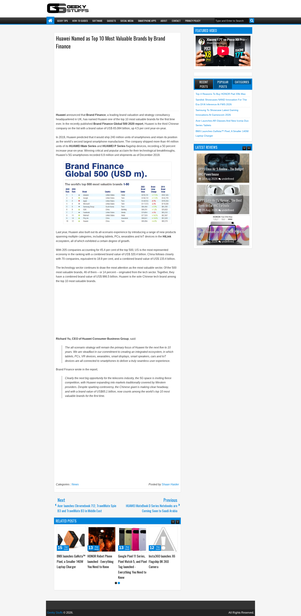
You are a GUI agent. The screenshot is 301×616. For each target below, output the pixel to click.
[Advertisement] (114, 79)
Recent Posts (203, 84)
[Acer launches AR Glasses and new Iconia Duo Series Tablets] (101, 539)
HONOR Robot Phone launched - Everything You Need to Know (162, 561)
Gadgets (111, 20)
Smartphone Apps (147, 20)
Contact (176, 20)
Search (251, 20)
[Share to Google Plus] (82, 530)
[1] (116, 577)
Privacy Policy (192, 20)
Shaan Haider (170, 484)
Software (97, 20)
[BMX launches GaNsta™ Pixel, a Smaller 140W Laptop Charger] (132, 539)
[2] (119, 577)
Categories (242, 82)
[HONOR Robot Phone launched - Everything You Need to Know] (163, 539)
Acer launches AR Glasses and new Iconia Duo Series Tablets (101, 561)
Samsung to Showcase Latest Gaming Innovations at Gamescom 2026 (70, 564)
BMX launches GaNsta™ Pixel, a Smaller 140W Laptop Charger (132, 561)
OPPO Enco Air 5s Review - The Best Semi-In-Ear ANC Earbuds (220, 171)
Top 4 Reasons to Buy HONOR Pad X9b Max (221, 94)
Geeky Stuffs (55, 607)
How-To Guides (80, 20)
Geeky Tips (62, 20)
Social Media (126, 20)
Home (50, 20)
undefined (228, 178)
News (75, 484)
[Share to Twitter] (78, 530)
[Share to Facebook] (74, 530)
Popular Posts (222, 84)
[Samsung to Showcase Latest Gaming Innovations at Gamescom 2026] (71, 539)
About (164, 20)
